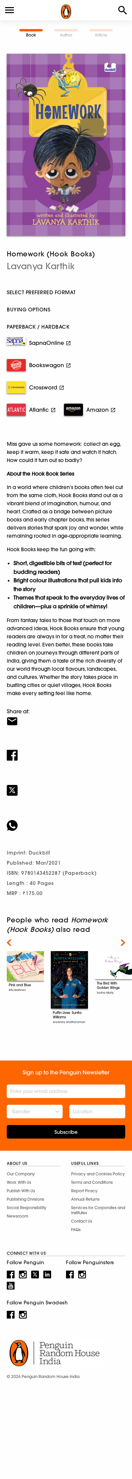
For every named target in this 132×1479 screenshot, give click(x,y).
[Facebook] (66, 751)
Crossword (43, 387)
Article (101, 34)
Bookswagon (46, 365)
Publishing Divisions (25, 1199)
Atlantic (39, 409)
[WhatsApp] (66, 821)
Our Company (21, 1173)
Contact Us (81, 1221)
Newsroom (17, 1216)
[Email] (66, 717)
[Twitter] (66, 786)
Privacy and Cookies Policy (98, 1173)
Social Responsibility (26, 1207)
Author (66, 34)
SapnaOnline (46, 342)
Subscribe (66, 1132)
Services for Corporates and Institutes (98, 1210)
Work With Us (19, 1182)
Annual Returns (85, 1199)
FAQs (76, 1229)
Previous (9, 942)
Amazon (97, 409)
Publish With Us (21, 1190)
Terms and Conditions (92, 1182)
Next (123, 942)
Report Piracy (84, 1190)
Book (31, 34)
